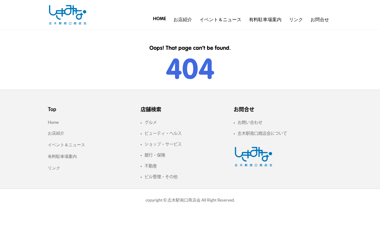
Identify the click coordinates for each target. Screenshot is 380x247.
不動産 (151, 166)
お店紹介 (182, 20)
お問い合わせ (250, 122)
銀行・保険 (155, 155)
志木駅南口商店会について (262, 133)
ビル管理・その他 (161, 177)
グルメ (151, 122)
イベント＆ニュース (220, 20)
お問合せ (319, 20)
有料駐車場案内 (265, 20)
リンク (296, 20)
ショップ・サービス (163, 144)
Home (159, 19)
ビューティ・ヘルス (163, 133)
